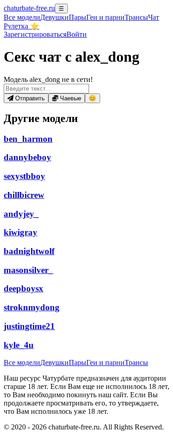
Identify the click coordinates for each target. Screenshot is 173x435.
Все (22, 17)
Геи (105, 17)
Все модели (22, 362)
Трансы (136, 17)
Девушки (54, 17)
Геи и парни (105, 362)
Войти (76, 34)
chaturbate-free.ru (29, 8)
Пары (77, 17)
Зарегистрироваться (35, 34)
